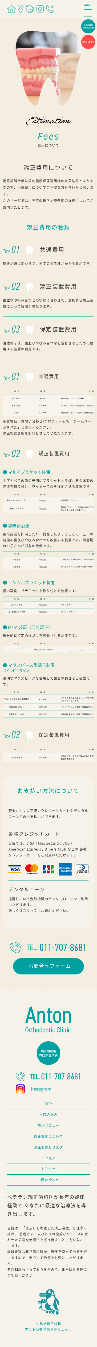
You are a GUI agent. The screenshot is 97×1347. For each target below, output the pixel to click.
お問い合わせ (48, 1179)
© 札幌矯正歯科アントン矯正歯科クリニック (48, 1326)
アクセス (48, 1158)
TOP (48, 1103)
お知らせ (48, 1169)
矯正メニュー (48, 1125)
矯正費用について (48, 1136)
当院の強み (48, 1114)
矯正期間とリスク (48, 1147)
